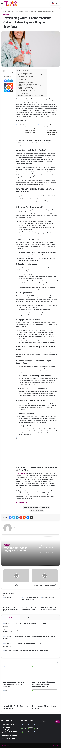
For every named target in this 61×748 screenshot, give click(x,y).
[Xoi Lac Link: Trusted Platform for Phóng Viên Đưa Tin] (37, 729)
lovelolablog (45, 507)
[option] (30, 551)
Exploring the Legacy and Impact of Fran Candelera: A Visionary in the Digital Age (11, 609)
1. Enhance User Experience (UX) (27, 76)
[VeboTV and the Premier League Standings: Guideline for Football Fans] (37, 732)
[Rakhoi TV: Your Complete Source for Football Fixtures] (30, 732)
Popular (11, 617)
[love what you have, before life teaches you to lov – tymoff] (30, 601)
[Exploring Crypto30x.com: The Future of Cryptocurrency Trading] (7, 652)
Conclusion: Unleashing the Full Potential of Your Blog (30, 95)
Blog (6, 544)
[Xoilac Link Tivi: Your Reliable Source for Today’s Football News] (24, 732)
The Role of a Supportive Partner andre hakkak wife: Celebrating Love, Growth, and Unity (30, 128)
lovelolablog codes (37, 510)
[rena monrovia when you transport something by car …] (7, 646)
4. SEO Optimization (24, 81)
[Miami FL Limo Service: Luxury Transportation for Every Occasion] (16, 673)
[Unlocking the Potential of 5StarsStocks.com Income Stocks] (7, 632)
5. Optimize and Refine (25, 92)
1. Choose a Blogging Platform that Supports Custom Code (33, 85)
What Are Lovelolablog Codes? (25, 73)
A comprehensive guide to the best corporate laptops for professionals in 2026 (43, 684)
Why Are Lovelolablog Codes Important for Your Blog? (30, 74)
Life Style (10, 11)
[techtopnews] (11, 3)
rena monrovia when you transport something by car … (28, 643)
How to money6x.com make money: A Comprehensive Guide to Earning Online (34, 636)
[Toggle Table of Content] (44, 71)
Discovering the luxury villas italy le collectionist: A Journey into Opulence (33, 623)
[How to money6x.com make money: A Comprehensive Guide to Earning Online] (7, 638)
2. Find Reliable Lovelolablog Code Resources (30, 87)
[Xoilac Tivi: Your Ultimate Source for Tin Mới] (45, 696)
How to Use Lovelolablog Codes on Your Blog (28, 84)
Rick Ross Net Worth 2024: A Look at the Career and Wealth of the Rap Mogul (49, 609)
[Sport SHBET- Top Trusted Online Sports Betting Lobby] (16, 696)
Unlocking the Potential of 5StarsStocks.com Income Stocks (29, 630)
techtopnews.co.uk (7, 72)
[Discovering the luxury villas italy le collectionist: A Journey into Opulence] (7, 625)
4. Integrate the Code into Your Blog (28, 90)
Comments (49, 617)
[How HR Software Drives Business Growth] (24, 725)
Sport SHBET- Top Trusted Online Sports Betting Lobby (15, 707)
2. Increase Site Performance (26, 78)
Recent (29, 617)
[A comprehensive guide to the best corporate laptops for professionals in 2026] (45, 673)
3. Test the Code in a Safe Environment (28, 88)
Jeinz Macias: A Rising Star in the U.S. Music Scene (20, 549)
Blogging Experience (31, 507)
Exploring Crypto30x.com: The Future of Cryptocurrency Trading (30, 650)
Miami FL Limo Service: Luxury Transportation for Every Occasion (14, 684)
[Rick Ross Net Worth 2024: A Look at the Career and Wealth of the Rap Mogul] (49, 601)
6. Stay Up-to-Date (24, 93)
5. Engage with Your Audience (26, 82)
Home (5, 11)
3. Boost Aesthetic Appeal (25, 79)
